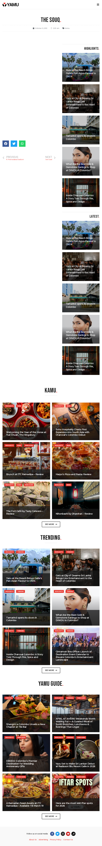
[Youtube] (68, 834)
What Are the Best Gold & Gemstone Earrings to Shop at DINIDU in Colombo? (72, 618)
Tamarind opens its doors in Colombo (21, 619)
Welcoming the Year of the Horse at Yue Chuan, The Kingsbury (26, 433)
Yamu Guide (29, 445)
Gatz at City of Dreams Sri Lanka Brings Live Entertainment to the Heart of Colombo (74, 578)
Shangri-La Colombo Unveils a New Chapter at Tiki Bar (25, 725)
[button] (51, 524)
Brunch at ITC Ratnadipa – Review (25, 474)
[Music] (73, 834)
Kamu (67, 28)
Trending (20, 552)
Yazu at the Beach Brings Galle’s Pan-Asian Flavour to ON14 (24, 579)
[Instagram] (63, 834)
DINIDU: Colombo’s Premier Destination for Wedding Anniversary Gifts (21, 764)
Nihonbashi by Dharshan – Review (74, 513)
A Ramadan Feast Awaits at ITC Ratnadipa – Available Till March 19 (25, 804)
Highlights (9, 406)
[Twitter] (57, 834)
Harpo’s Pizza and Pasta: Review (73, 474)
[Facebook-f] (52, 834)
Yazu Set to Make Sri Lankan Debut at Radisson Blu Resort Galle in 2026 (75, 765)
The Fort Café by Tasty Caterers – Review (24, 512)
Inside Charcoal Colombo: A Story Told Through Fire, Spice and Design (24, 657)
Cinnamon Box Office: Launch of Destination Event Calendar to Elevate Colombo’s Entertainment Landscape (74, 655)
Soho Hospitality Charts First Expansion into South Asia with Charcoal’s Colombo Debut (72, 432)
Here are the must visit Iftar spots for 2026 (74, 804)
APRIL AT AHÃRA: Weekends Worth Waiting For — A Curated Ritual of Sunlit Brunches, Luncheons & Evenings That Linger (76, 722)
